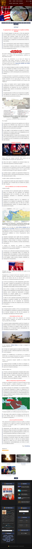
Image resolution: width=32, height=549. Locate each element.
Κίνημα (5, 540)
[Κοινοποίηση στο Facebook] (2, 450)
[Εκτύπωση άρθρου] (7, 450)
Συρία (14, 24)
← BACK (16, 478)
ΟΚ (23, 513)
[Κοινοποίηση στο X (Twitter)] (4, 450)
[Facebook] (26, 1)
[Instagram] (29, 1)
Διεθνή (15, 27)
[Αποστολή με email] (5, 450)
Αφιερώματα (8, 536)
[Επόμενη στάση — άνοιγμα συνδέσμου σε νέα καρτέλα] (8, 492)
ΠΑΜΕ (12, 540)
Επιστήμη (10, 3)
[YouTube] (30, 1)
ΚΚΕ (7, 540)
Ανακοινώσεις (10, 535)
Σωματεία (14, 3)
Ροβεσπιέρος (21, 3)
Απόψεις (4, 536)
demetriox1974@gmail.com (8, 526)
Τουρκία (17, 24)
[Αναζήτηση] (30, 3)
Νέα (9, 540)
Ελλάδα (17, 27)
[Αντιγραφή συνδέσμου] (6, 450)
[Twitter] (27, 1)
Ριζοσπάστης (27, 446)
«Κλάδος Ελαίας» (14, 345)
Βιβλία (17, 3)
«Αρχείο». (8, 524)
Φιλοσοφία (8, 541)
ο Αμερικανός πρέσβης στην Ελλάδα (22, 63)
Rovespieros (5, 535)
